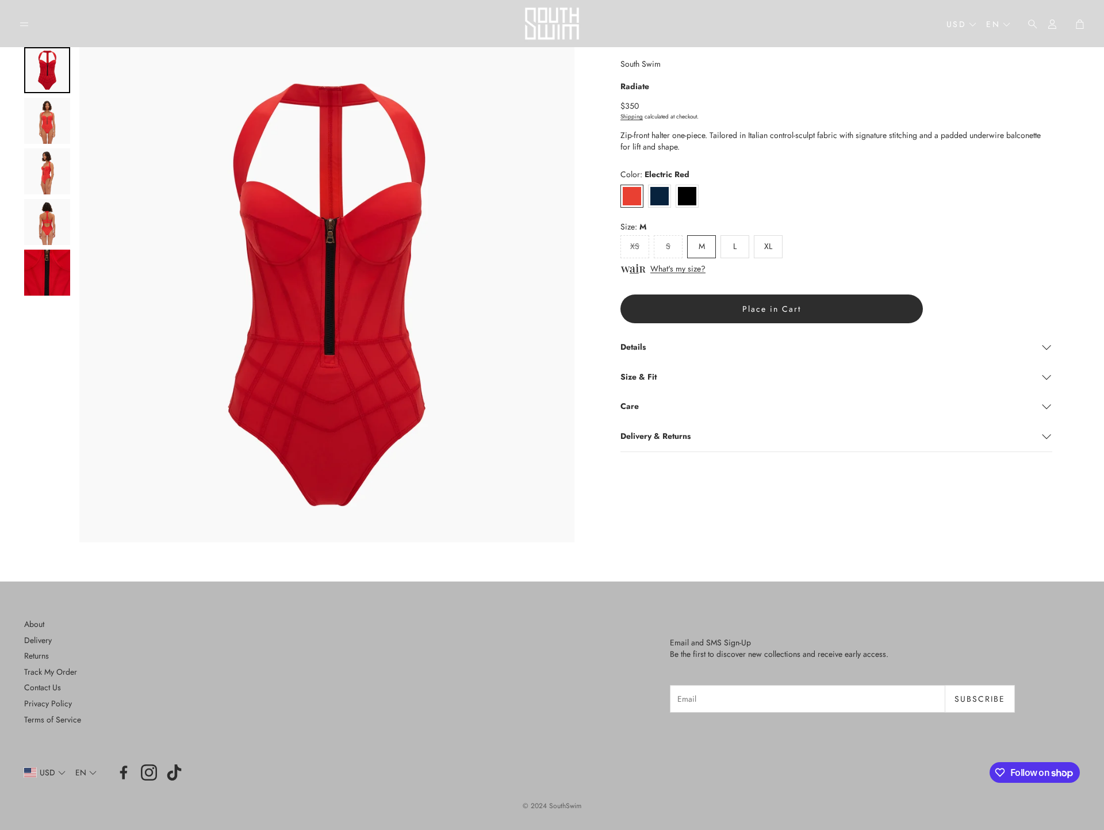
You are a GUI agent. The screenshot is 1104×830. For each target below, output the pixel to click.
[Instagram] (149, 772)
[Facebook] (124, 772)
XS (634, 246)
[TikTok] (174, 772)
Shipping (631, 116)
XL (768, 246)
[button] (24, 24)
